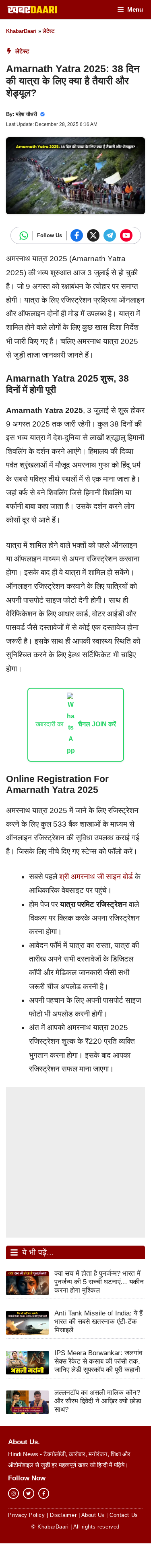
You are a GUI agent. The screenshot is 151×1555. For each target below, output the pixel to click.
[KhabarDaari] (32, 9)
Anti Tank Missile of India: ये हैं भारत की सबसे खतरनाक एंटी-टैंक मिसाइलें (98, 1321)
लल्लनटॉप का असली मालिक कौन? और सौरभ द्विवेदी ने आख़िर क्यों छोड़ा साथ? (97, 1401)
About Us (93, 1515)
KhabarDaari (21, 31)
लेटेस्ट (48, 31)
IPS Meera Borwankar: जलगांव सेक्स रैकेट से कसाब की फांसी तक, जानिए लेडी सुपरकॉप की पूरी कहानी (98, 1361)
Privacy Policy (26, 1515)
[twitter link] (28, 1493)
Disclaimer (63, 1515)
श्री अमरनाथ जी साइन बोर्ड (96, 876)
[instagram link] (13, 1493)
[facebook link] (43, 1493)
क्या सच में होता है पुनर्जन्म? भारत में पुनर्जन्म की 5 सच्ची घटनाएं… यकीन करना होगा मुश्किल (99, 1282)
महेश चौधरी (26, 114)
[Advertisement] (75, 1162)
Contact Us (124, 1515)
